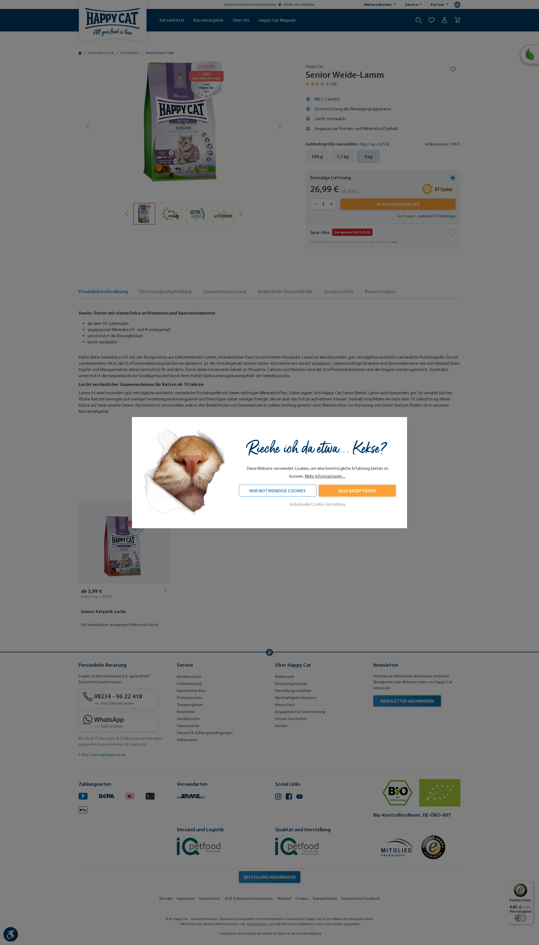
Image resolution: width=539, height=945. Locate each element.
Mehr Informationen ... (325, 476)
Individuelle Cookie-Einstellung (317, 504)
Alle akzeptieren (357, 490)
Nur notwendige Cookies (277, 490)
